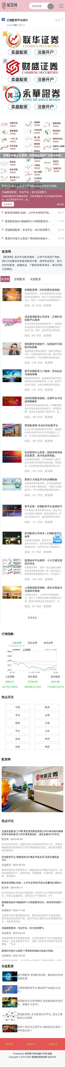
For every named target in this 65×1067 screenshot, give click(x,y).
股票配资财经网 (39, 1056)
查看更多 (32, 617)
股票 (17, 723)
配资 (47, 707)
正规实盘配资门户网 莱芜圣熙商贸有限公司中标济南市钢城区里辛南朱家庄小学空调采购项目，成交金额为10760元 (32, 832)
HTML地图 (47, 1053)
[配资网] (9, 5)
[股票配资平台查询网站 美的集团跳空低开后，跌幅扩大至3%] (9, 1002)
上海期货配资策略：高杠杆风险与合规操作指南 (43, 589)
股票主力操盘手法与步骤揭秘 (41, 479)
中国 (17, 707)
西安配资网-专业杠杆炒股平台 (41, 425)
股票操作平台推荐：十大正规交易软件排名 (43, 561)
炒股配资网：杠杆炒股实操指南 (42, 289)
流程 (17, 746)
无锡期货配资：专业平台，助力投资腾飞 (24, 192)
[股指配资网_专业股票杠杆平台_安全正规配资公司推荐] (9, 1016)
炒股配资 (30, 1044)
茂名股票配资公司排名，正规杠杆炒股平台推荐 (43, 318)
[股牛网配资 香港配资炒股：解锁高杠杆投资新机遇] (9, 976)
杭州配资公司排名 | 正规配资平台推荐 (43, 534)
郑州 (47, 738)
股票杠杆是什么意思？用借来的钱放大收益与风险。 (30, 185)
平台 (17, 730)
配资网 (9, 1044)
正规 (47, 723)
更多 (57, 20)
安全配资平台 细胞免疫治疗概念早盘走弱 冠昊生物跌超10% (30, 858)
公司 (47, 730)
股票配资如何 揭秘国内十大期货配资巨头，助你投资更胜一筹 (32, 903)
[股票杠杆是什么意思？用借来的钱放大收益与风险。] (32, 155)
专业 (17, 715)
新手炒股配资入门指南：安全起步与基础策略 (43, 372)
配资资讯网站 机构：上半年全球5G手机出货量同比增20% (32, 882)
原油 (17, 738)
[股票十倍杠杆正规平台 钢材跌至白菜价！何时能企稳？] (9, 1028)
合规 (47, 715)
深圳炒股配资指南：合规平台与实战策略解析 (43, 399)
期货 (47, 746)
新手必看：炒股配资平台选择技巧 (43, 506)
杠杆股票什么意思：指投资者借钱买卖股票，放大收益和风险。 (43, 453)
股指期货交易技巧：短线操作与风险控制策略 (43, 345)
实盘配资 (8, 204)
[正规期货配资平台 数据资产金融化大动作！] (9, 989)
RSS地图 (36, 1053)
